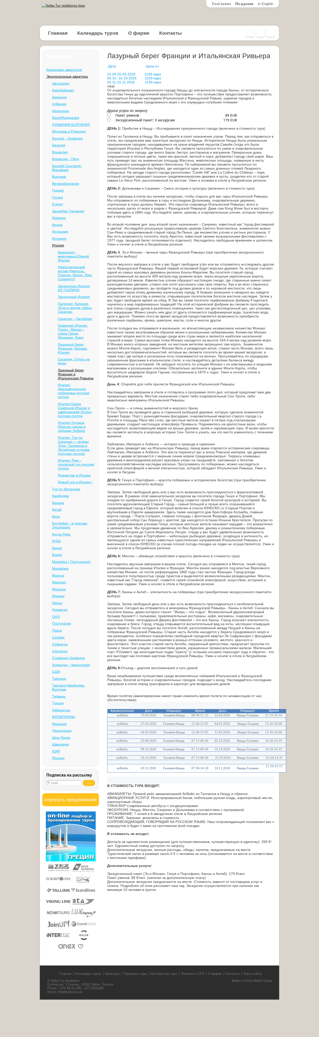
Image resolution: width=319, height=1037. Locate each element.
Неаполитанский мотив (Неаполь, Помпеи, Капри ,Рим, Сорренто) (75, 273)
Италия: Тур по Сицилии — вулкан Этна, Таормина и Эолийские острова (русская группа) (73, 446)
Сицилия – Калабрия (75, 319)
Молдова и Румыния (69, 131)
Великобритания (65, 184)
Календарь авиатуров (64, 70)
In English (265, 4)
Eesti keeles (221, 4)
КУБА (56, 541)
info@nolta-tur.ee (70, 992)
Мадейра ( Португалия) (71, 562)
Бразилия (60, 152)
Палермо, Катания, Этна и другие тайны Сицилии (75, 308)
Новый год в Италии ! (75, 482)
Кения (57, 548)
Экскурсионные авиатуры (67, 76)
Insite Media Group (258, 981)
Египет (57, 204)
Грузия (57, 197)
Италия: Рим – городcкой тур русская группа (76, 464)
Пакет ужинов (126, 115)
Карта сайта (252, 974)
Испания (59, 239)
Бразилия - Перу (65, 159)
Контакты (170, 33)
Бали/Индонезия (65, 118)
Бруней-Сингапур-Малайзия (67, 168)
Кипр (56, 516)
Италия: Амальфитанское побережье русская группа (73, 391)
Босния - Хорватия (67, 138)
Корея (57, 555)
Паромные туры (135, 974)
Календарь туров (97, 33)
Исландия (60, 232)
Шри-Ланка (61, 738)
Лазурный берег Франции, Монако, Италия (73, 348)
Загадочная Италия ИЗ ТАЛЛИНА (74, 288)
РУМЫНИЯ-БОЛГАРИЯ (71, 125)
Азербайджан (63, 90)
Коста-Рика (61, 534)
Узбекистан (61, 710)
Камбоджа (60, 496)
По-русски (244, 4)
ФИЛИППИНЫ (63, 717)
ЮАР (56, 751)
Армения (59, 97)
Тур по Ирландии (66, 489)
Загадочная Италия (74, 297)
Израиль (59, 218)
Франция (59, 724)
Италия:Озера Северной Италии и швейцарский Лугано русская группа (75, 410)
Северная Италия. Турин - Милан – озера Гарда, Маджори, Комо (73, 331)
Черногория (62, 731)
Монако (58, 596)
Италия (58, 245)
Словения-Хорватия (68, 658)
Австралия (60, 83)
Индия (57, 225)
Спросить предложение (71, 799)
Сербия (58, 637)
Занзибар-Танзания (68, 211)
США (56, 672)
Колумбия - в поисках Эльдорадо (69, 525)
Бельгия (58, 145)
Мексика (59, 589)
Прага (57, 630)
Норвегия (60, 610)
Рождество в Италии (74, 475)
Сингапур (60, 651)
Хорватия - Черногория (71, 665)
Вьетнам (59, 177)
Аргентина (60, 111)
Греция (58, 190)
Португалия (61, 623)
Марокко (59, 582)
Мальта (58, 575)
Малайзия (60, 568)
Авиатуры (112, 974)
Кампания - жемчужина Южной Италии (73, 256)
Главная (58, 33)
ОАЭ (56, 617)
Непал (57, 603)
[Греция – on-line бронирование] (71, 860)
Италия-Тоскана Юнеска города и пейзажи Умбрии (72, 427)
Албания (59, 104)
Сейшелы (60, 644)
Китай (57, 510)
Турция (58, 703)
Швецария (60, 744)
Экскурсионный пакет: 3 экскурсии (144, 120)
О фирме (139, 33)
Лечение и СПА (192, 974)
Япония (58, 758)
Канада (58, 503)
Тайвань (59, 696)
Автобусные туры (164, 974)
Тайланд (59, 679)
